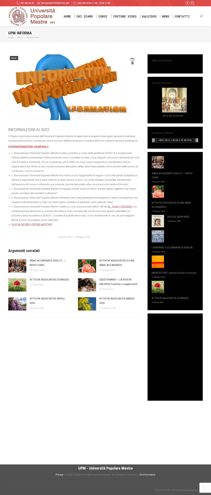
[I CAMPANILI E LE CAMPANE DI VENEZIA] (158, 237)
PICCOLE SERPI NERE (178, 217)
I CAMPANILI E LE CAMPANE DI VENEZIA (172, 247)
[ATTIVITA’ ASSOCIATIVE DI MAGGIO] (158, 287)
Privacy (60, 474)
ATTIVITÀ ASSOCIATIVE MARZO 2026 (117, 301)
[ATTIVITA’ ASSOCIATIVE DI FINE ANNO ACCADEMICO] (158, 192)
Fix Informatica (147, 474)
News (14, 58)
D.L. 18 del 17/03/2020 (120, 206)
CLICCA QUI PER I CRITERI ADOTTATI (32, 224)
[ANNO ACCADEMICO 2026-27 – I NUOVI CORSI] (158, 163)
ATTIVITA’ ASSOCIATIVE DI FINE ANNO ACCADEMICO (116, 263)
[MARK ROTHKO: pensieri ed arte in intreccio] (158, 262)
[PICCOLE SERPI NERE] (158, 222)
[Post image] (17, 266)
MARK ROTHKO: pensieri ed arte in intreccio (174, 273)
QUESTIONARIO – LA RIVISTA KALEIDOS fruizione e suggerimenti (118, 282)
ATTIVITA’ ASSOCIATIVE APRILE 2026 (47, 301)
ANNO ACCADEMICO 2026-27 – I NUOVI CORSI (47, 263)
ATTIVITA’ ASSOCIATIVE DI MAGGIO (49, 279)
